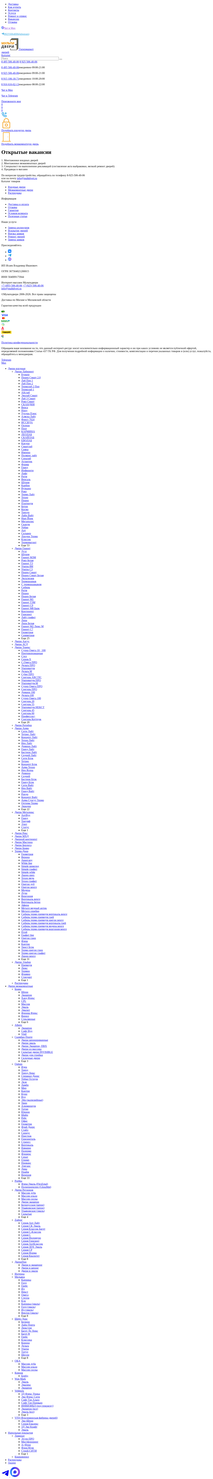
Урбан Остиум (29, 1079)
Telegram (6, 359)
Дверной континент (26, 839)
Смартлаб (26, 446)
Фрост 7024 (27, 419)
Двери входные (16, 368)
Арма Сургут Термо (32, 800)
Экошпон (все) (29, 1408)
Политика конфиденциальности (19, 342)
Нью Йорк (27, 518)
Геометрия (27, 632)
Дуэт (24, 551)
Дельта (25, 1345)
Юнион (25, 1112)
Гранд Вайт (27, 791)
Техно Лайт (27, 740)
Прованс (26, 1163)
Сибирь (25, 587)
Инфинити (27, 470)
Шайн (24, 1115)
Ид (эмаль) (27, 1309)
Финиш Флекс (29, 1013)
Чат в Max (9, 28)
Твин (24, 1103)
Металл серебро (30, 911)
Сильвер (26, 533)
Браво (18, 989)
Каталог (5, 55)
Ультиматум (28, 668)
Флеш (24, 941)
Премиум (26, 965)
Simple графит (29, 869)
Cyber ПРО (27, 674)
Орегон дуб (27, 884)
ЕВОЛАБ (26, 440)
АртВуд (25, 815)
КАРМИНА (28, 431)
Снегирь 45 (27, 710)
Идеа (24, 1067)
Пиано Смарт (29, 572)
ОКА (17, 1360)
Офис (24, 1121)
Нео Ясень (27, 770)
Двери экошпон (30, 1202)
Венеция (26, 1175)
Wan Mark (20, 1378)
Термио (25, 971)
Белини (25, 1321)
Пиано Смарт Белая (32, 575)
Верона (25, 857)
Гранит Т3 (27, 563)
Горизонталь (28, 1139)
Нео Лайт (26, 743)
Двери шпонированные (34, 1040)
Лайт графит (28, 617)
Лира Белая (27, 623)
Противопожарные (32, 653)
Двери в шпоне (30, 1267)
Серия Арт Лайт (30, 1223)
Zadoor (18, 1220)
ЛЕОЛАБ (26, 434)
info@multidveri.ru (27, 178)
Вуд (23, 1097)
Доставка (13, 4)
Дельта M (26, 671)
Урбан (24, 527)
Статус (25, 827)
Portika (18, 1181)
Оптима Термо (29, 803)
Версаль (25, 479)
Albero (18, 1025)
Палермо (26, 1151)
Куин (24, 1094)
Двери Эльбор (23, 962)
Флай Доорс (28, 1127)
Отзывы (12, 22)
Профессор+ (28, 716)
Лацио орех (27, 875)
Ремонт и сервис (17, 16)
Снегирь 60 (27, 713)
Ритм (24, 476)
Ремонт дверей (16, 236)
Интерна (19, 1273)
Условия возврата (18, 213)
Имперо (25, 452)
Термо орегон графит (33, 953)
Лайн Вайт (27, 515)
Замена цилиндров (18, 227)
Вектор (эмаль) (29, 1312)
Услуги (12, 13)
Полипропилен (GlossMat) (36, 1187)
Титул (24, 1351)
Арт (23, 530)
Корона (25, 1342)
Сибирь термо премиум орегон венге (42, 920)
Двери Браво (22, 848)
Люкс (24, 968)
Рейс (24, 1118)
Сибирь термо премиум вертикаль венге (44, 914)
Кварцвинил (22, 1456)
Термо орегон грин (32, 950)
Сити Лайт (27, 731)
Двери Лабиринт (24, 371)
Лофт (24, 473)
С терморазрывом (31, 584)
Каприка (26, 1279)
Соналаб (26, 458)
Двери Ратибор (23, 725)
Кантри (25, 944)
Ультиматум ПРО (31, 680)
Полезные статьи (17, 216)
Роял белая (27, 560)
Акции (12, 1462)
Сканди (25, 524)
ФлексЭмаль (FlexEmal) (34, 1184)
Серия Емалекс (29, 1423)
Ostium (18, 1064)
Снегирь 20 (27, 701)
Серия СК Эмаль (30, 1226)
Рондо (24, 794)
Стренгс (26, 1142)
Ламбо (25, 1085)
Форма (25, 464)
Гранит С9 (27, 605)
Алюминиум (28, 1106)
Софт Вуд (26, 1031)
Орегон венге (29, 887)
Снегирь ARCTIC (31, 677)
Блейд (24, 1375)
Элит (24, 824)
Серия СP (26, 1249)
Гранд (24, 467)
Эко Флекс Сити (30, 1396)
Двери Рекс (21, 833)
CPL (23, 1001)
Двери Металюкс (24, 812)
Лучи (24, 893)
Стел (24, 656)
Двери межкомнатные (20, 986)
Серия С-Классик (31, 1232)
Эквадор (26, 806)
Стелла (25, 1297)
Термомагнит (28, 542)
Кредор (25, 443)
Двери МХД (22, 836)
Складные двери (30, 1058)
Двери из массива (31, 1049)
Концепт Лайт (29, 737)
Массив (25, 1004)
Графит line (27, 935)
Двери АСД (21, 644)
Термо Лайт (28, 494)
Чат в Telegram (9, 95)
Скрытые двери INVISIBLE (37, 1052)
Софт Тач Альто (30, 1399)
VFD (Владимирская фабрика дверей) (36, 1417)
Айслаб (25, 392)
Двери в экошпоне (31, 1264)
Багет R (25, 1333)
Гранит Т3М (28, 602)
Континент (27, 611)
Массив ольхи (29, 1196)
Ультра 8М (27, 566)
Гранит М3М (28, 557)
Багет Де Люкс (29, 1330)
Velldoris (19, 1390)
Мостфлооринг (29, 1441)
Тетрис (25, 761)
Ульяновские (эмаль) (33, 1211)
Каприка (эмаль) (30, 1303)
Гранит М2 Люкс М (32, 626)
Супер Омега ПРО (31, 686)
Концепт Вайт (29, 797)
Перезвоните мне (11, 101)
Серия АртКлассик (32, 1243)
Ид (23, 1288)
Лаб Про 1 (27, 380)
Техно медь (27, 878)
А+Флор (26, 1444)
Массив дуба (28, 1193)
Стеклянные (28, 1019)
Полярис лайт (29, 455)
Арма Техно (28, 767)
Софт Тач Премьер (31, 1402)
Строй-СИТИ (29, 1450)
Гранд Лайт (27, 749)
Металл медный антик (34, 908)
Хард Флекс (28, 998)
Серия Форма (29, 1252)
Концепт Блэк (29, 764)
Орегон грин (28, 938)
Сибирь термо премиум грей (37, 917)
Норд (24, 410)
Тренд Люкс (28, 1073)
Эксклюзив (27, 578)
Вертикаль (27, 1145)
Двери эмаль (28, 1043)
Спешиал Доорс (30, 1076)
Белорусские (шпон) (32, 1205)
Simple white (28, 872)
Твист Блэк (27, 947)
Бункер (25, 374)
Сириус (25, 1133)
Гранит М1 (27, 599)
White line (26, 863)
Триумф (25, 821)
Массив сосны (29, 1199)
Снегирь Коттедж (31, 719)
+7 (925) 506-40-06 (33, 285)
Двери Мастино (24, 842)
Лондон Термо (29, 536)
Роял (24, 491)
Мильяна (20, 1276)
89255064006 (16, 34)
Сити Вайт (27, 785)
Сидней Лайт (28, 755)
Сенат (24, 1157)
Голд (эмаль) (28, 1306)
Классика (26, 1339)
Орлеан (25, 425)
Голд (24, 1282)
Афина (25, 905)
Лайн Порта (28, 1324)
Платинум (27, 503)
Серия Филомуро (31, 1237)
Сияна (24, 449)
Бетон (24, 506)
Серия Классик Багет (33, 1229)
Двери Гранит (22, 548)
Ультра (25, 1348)
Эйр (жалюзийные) (32, 1100)
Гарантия (13, 210)
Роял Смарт (27, 401)
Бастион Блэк (29, 779)
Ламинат (20, 1435)
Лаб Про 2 (27, 383)
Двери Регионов (24, 1190)
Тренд (24, 1070)
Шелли (25, 1354)
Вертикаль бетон (30, 902)
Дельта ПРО (28, 665)
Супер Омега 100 (31, 698)
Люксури (26, 1327)
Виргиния (27, 896)
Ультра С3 (27, 569)
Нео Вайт (26, 788)
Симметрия (27, 635)
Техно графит (29, 881)
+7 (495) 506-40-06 (11, 285)
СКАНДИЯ (28, 404)
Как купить (14, 7)
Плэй (24, 932)
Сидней (25, 776)
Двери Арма (22, 728)
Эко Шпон (27, 1420)
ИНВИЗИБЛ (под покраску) (37, 1405)
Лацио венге (28, 956)
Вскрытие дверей (18, 230)
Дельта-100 (27, 695)
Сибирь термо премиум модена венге (42, 926)
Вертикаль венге (30, 899)
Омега (24, 1294)
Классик (26, 539)
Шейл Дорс (21, 1318)
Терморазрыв (28, 581)
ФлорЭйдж (27, 1447)
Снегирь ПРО (29, 689)
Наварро (26, 1148)
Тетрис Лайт (28, 734)
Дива (24, 1169)
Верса (24, 407)
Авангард (26, 860)
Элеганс (26, 1166)
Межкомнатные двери (20, 190)
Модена (25, 890)
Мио (23, 1088)
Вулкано (26, 488)
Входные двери (16, 187)
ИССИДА (27, 422)
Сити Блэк (27, 758)
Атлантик (26, 461)
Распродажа (14, 193)
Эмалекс (26, 1384)
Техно (24, 497)
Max (3, 362)
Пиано (25, 500)
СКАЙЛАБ (27, 437)
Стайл (24, 1130)
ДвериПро (20, 1261)
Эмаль (24, 1007)
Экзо (24, 1082)
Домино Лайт (29, 746)
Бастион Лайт (29, 752)
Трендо (25, 512)
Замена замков (16, 239)
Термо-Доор (21, 851)
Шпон (24, 992)
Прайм (25, 1172)
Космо (24, 509)
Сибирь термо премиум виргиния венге (44, 929)
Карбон (25, 485)
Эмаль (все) (27, 1411)
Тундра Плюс (29, 413)
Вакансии (13, 19)
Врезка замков (16, 233)
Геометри (26, 1124)
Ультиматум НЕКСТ (32, 707)
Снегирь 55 (27, 704)
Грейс (24, 1285)
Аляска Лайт (28, 416)
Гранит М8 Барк (30, 608)
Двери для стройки (32, 1055)
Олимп (25, 1160)
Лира (24, 620)
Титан (24, 1109)
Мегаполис (27, 521)
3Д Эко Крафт (29, 1426)
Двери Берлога (23, 845)
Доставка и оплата (18, 204)
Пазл (24, 428)
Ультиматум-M (29, 683)
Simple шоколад (30, 866)
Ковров (19, 1372)
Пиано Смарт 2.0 (31, 377)
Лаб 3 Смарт (28, 398)
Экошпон (26, 995)
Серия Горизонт (30, 1240)
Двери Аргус (22, 641)
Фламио (25, 974)
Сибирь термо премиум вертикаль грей (43, 923)
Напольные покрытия (20, 1432)
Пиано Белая (28, 596)
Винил (25, 1016)
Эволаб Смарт (29, 395)
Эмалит (25, 1010)
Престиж (26, 1136)
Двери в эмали (29, 1270)
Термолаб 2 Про (30, 386)
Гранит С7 (27, 629)
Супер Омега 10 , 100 (33, 650)
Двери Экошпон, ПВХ (34, 1046)
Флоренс (26, 1154)
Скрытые (26, 1214)
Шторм (25, 482)
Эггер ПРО (27, 1438)
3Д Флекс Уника (30, 1393)
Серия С (26, 1234)
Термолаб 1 (27, 389)
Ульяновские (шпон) (32, 1208)
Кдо (23, 1300)
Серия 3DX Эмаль (31, 1246)
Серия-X (26, 659)
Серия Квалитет (30, 1255)
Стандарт (26, 977)
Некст (24, 1291)
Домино (25, 773)
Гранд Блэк (27, 782)
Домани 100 (28, 692)
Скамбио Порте (23, 1037)
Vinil (23, 1034)
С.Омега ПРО (29, 662)
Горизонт (26, 614)
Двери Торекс (22, 647)
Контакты (13, 10)
